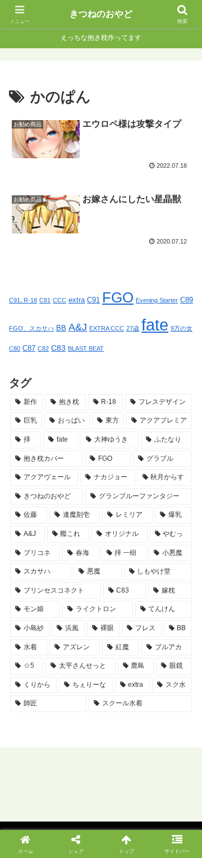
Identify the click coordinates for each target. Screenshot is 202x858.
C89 (186, 300)
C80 (14, 348)
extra (76, 300)
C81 (44, 300)
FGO (118, 297)
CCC (59, 300)
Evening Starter (157, 300)
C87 (28, 348)
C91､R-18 (23, 300)
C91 (93, 300)
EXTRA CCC (106, 328)
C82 (43, 348)
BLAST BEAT (86, 348)
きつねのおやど (101, 14)
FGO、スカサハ (31, 328)
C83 (58, 347)
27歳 (132, 328)
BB (61, 328)
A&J (77, 327)
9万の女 (181, 328)
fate (154, 324)
